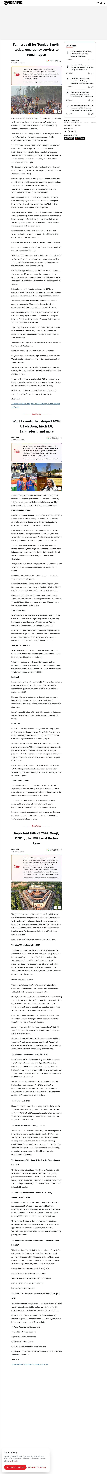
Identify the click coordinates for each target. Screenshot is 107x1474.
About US (66, 122)
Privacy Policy (77, 125)
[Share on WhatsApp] (98, 3)
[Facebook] (65, 131)
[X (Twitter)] (75, 131)
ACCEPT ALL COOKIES (15, 1467)
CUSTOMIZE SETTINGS (37, 1467)
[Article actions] (105, 3)
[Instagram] (69, 131)
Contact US (74, 122)
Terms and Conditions (90, 122)
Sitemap (80, 122)
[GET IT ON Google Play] (80, 138)
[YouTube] (72, 131)
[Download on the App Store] (69, 138)
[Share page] (101, 3)
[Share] (61, 61)
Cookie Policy (68, 125)
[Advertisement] (53, 24)
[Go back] (2, 3)
